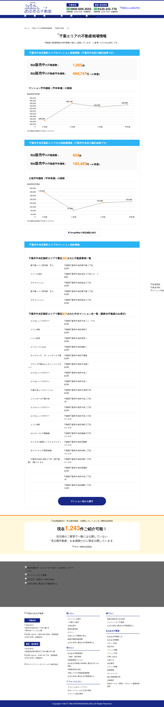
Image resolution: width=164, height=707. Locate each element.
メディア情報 (112, 666)
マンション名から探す (82, 501)
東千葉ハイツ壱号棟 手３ (42, 265)
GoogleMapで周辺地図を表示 (83, 232)
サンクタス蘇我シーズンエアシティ (45, 441)
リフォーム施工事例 (75, 693)
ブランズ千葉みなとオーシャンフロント (44, 365)
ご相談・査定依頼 (74, 656)
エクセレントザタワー (40, 320)
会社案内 (110, 663)
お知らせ (110, 660)
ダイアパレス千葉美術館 (41, 450)
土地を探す (72, 625)
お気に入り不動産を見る (77, 635)
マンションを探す (74, 618)
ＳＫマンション (37, 282)
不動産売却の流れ (74, 669)
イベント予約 (112, 653)
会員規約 (110, 680)
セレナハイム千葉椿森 (40, 433)
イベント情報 (112, 649)
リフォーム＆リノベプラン (78, 687)
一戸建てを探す (73, 622)
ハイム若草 (35, 338)
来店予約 (110, 646)
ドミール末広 (36, 273)
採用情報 (110, 670)
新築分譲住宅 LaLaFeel (116, 618)
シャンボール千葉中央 (40, 398)
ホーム (26, 28)
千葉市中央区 (59, 28)
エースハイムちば (38, 346)
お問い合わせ (112, 656)
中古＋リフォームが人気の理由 (79, 690)
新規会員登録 (73, 629)
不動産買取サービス (75, 660)
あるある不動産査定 (75, 653)
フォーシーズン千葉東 (115, 622)
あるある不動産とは (114, 636)
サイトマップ (112, 673)
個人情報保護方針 (114, 676)
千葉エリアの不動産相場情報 (42, 28)
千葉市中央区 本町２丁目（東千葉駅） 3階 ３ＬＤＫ (44, 461)
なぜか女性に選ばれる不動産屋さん (81, 642)
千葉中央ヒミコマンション (42, 390)
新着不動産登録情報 (75, 639)
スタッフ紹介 (112, 643)
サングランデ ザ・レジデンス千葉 (45, 355)
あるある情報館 (113, 639)
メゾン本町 (35, 329)
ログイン (71, 632)
